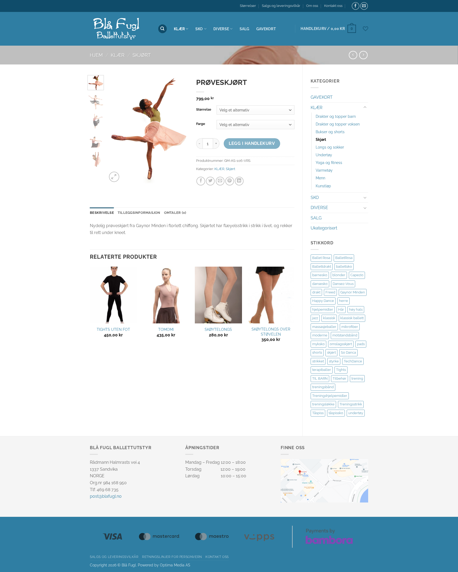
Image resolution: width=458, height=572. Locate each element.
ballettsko (344, 266)
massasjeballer (324, 327)
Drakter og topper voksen (338, 124)
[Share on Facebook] (200, 181)
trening (357, 378)
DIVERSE (221, 29)
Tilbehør (339, 378)
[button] (328, 29)
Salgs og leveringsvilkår (281, 6)
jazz (315, 318)
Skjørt (142, 55)
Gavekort (266, 29)
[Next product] (353, 55)
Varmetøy (324, 170)
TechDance (353, 361)
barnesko (319, 275)
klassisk (329, 318)
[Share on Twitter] (210, 181)
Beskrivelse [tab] (102, 213)
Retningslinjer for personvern (172, 557)
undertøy (355, 413)
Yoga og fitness (329, 162)
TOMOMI (166, 329)
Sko (199, 29)
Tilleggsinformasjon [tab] (139, 213)
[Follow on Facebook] (355, 6)
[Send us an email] (364, 6)
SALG (316, 217)
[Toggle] (365, 107)
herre (343, 301)
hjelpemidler (322, 309)
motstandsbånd (344, 335)
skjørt (331, 352)
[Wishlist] (365, 28)
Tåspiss (318, 413)
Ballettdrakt (321, 266)
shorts (317, 352)
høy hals (356, 309)
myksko (318, 344)
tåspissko (336, 413)
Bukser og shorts (330, 131)
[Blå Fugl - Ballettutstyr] (120, 29)
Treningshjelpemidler (329, 396)
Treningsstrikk (351, 404)
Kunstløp (323, 186)
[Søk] (162, 28)
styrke (334, 361)
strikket (318, 361)
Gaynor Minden (352, 292)
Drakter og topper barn (336, 116)
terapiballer (321, 370)
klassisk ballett (352, 318)
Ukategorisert (324, 228)
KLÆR (179, 29)
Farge (200, 124)
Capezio (356, 275)
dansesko (320, 284)
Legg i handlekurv (252, 143)
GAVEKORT (322, 97)
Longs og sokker (330, 147)
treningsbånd (323, 387)
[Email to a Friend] (220, 181)
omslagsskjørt (341, 344)
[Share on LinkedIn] (239, 181)
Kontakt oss (333, 6)
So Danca (348, 352)
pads (361, 344)
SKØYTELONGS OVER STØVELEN (271, 331)
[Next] (180, 129)
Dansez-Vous (343, 284)
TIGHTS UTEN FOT (113, 329)
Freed (330, 292)
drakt (316, 292)
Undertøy (324, 155)
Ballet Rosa (321, 258)
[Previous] (115, 129)
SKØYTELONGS (218, 329)
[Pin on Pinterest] (229, 181)
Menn (320, 178)
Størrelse (203, 109)
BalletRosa (344, 258)
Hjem (96, 55)
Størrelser (248, 6)
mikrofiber (349, 327)
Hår (341, 309)
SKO (315, 197)
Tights (341, 370)
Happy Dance (323, 301)
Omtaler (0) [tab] (175, 213)
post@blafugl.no (106, 496)
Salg (244, 29)
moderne (319, 335)
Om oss (312, 6)
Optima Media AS (175, 565)
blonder (338, 275)
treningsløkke (323, 404)
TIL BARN (320, 378)
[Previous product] (363, 55)
